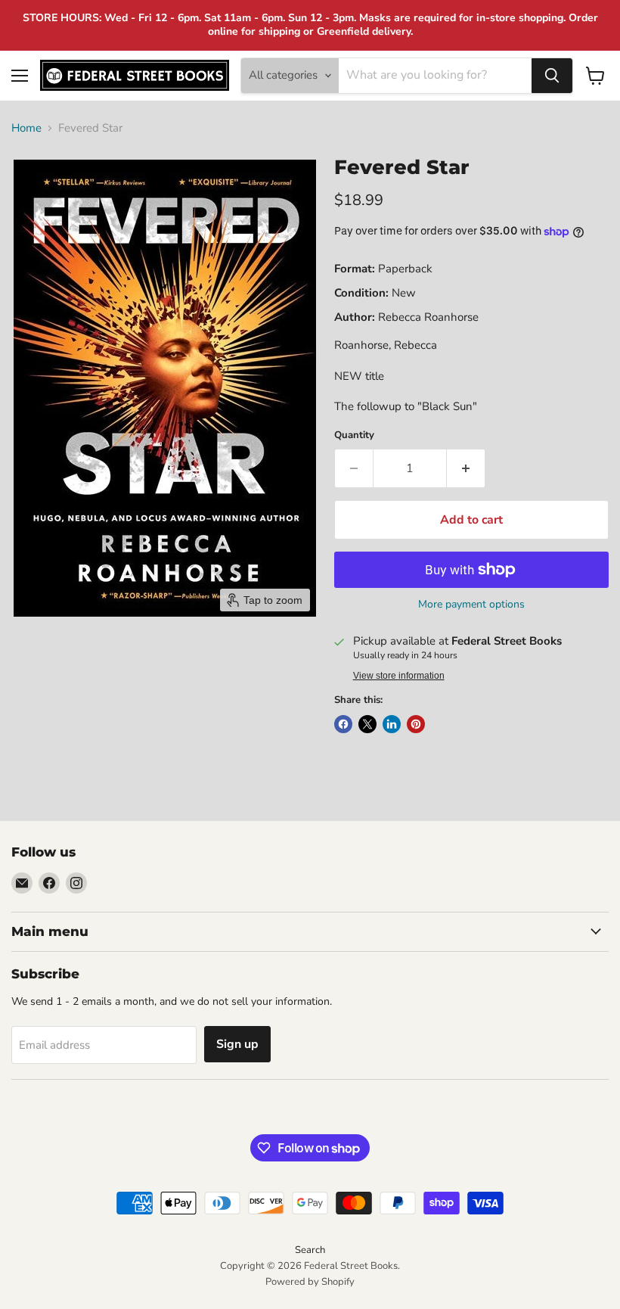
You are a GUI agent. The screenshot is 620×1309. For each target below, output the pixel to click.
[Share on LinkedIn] (392, 724)
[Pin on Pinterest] (416, 724)
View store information (399, 675)
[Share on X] (367, 724)
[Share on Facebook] (343, 724)
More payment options (471, 605)
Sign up (237, 1044)
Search (310, 1250)
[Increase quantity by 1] (466, 468)
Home (26, 128)
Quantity (354, 435)
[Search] (552, 75)
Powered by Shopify (310, 1282)
